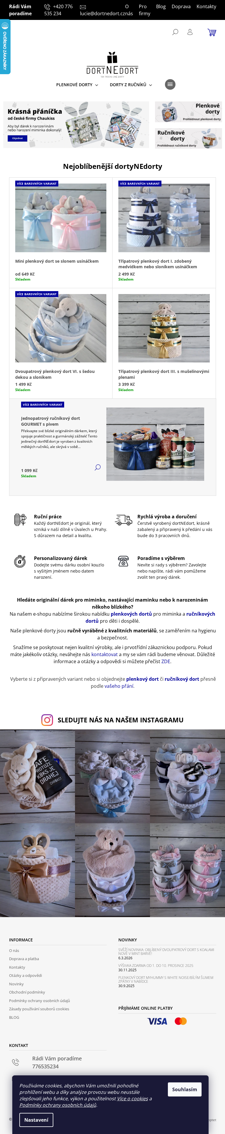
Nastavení (36, 1120)
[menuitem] (77, 84)
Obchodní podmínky (27, 992)
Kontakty (206, 6)
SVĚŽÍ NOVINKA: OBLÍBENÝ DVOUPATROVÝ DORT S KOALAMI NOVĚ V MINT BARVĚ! (166, 951)
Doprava (181, 6)
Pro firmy (144, 10)
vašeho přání (119, 686)
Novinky (16, 984)
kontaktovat (104, 654)
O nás (129, 10)
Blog (161, 6)
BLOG (14, 1017)
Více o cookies (132, 1098)
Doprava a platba (24, 958)
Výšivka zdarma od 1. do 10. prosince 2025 (155, 965)
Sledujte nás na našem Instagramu (121, 720)
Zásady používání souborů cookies (39, 1008)
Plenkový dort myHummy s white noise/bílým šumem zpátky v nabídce (165, 979)
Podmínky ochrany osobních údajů (57, 1105)
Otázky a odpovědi (25, 975)
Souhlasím (184, 1089)
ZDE (165, 661)
